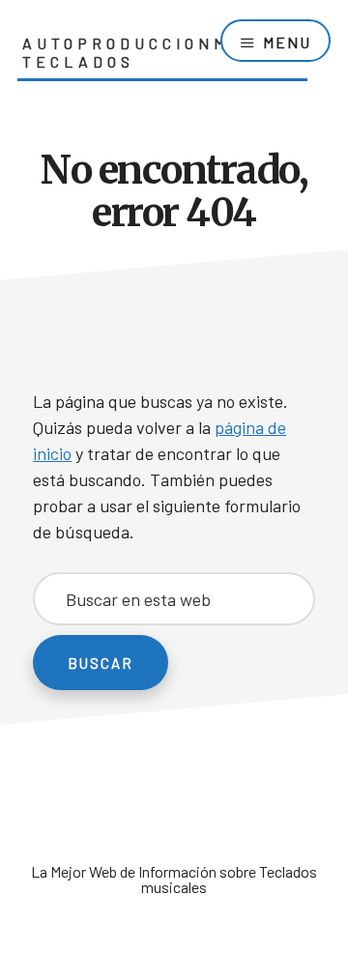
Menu (287, 42)
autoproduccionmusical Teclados (164, 52)
